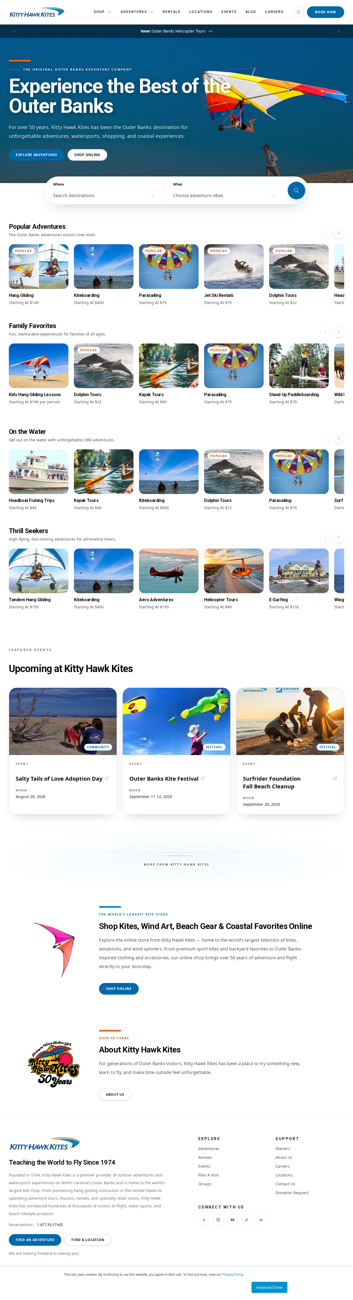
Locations (200, 12)
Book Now (325, 12)
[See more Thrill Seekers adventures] (338, 537)
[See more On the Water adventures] (338, 438)
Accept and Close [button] (269, 1287)
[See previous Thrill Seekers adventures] (325, 537)
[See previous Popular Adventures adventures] (325, 233)
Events (229, 12)
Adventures (209, 1148)
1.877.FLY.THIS (50, 1224)
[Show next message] (338, 31)
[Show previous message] (14, 31)
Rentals (172, 12)
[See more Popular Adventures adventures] (338, 233)
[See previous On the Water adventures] (325, 438)
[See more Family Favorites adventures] (338, 332)
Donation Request (292, 1192)
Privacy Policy (232, 1274)
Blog (251, 12)
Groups (205, 1183)
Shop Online (87, 154)
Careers (274, 12)
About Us (115, 1094)
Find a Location (88, 1239)
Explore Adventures (36, 154)
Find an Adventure (35, 1239)
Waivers (283, 1148)
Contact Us (285, 1183)
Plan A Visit (208, 1175)
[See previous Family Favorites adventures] (325, 332)
